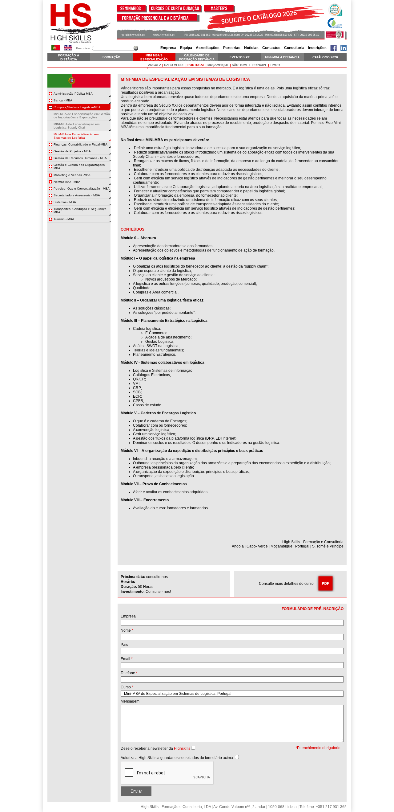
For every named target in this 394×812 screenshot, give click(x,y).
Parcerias (231, 48)
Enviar (136, 791)
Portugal (196, 65)
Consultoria (294, 48)
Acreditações (207, 48)
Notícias (251, 48)
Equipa (186, 48)
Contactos (271, 48)
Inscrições (317, 48)
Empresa (168, 48)
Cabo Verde (174, 65)
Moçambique (218, 65)
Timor (275, 65)
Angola (154, 65)
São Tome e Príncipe (249, 65)
